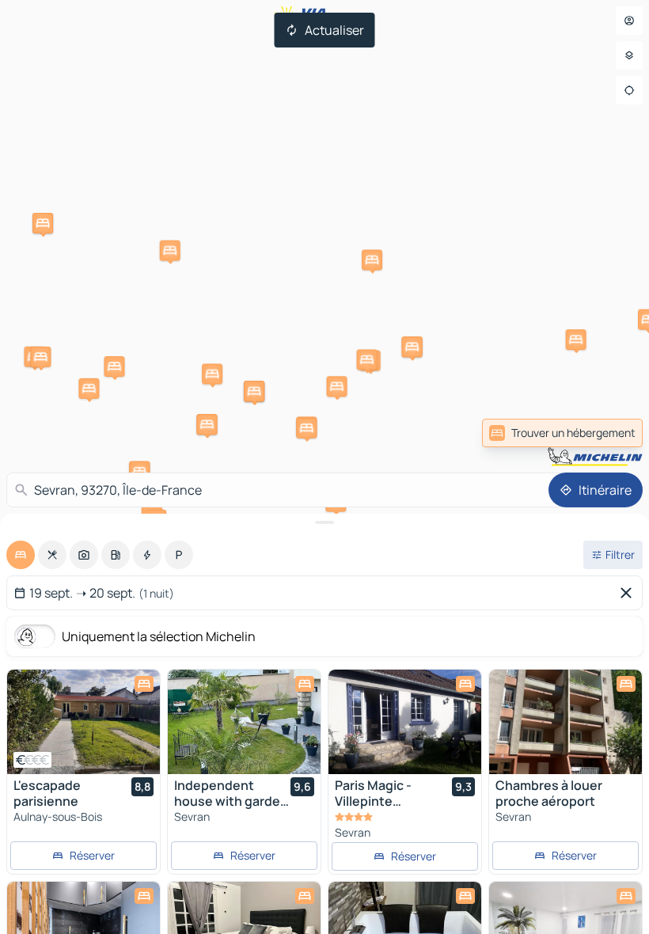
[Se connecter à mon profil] (629, 20)
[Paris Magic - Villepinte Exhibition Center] (404, 722)
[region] (83, 722)
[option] (20, 555)
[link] (608, 433)
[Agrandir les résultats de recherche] (324, 522)
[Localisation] (629, 90)
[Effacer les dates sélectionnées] (629, 592)
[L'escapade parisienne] (83, 722)
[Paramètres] (629, 55)
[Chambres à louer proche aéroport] (565, 722)
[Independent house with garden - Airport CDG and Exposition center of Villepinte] (244, 722)
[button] (114, 366)
